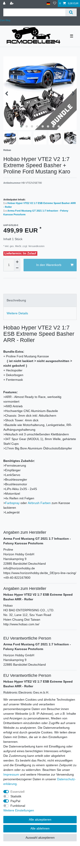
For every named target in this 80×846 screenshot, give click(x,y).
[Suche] (71, 12)
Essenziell (17, 791)
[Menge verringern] (17, 268)
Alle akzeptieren (40, 819)
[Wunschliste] (55, 3)
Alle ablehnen (40, 828)
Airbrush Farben (39, 503)
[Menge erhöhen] (17, 262)
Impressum (11, 774)
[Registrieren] (12, 3)
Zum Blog (5, 20)
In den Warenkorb (48, 265)
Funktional (17, 805)
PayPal (15, 801)
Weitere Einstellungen (18, 810)
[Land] (48, 3)
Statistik (15, 796)
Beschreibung (16, 300)
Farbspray (12, 503)
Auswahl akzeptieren (40, 837)
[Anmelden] (5, 3)
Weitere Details (17, 313)
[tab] (40, 300)
